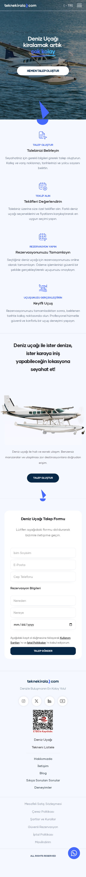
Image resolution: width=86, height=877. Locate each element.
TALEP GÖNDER (43, 650)
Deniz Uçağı (43, 739)
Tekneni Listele (43, 747)
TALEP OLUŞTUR (43, 477)
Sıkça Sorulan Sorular (43, 780)
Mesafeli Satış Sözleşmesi (43, 804)
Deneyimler (43, 787)
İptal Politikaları (36, 642)
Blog (43, 773)
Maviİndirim (43, 842)
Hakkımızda (43, 758)
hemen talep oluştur (43, 70)
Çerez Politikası (43, 811)
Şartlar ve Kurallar (43, 819)
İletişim (43, 765)
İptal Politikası (43, 834)
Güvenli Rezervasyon (43, 827)
